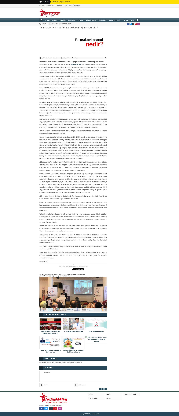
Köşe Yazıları (72, 20)
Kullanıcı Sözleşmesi (130, 394)
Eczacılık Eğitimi (91, 20)
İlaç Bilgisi (63, 20)
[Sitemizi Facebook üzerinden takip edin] (128, 24)
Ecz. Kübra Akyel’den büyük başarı (61, 23)
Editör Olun (59, 5)
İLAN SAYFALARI (129, 20)
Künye (65, 5)
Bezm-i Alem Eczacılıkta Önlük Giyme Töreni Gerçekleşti (50, 332)
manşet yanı (54, 58)
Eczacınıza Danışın (114, 20)
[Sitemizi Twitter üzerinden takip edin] (130, 24)
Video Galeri (102, 20)
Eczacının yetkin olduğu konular (73, 331)
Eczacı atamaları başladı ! (96, 331)
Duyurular (81, 20)
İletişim (109, 398)
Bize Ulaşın (77, 5)
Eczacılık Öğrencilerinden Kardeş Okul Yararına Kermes (73, 351)
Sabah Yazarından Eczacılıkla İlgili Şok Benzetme (50, 351)
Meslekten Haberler (51, 20)
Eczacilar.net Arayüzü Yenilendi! (61, 2)
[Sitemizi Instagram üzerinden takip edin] (138, 24)
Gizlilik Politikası (94, 398)
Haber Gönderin (50, 5)
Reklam (71, 5)
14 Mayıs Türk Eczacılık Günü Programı (96, 340)
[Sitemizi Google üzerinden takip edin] (133, 24)
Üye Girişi (41, 5)
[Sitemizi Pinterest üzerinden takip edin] (136, 24)
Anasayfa (41, 20)
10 (104, 309)
